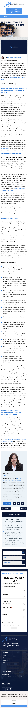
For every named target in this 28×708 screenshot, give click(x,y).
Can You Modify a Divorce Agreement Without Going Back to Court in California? (14, 521)
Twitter (18, 503)
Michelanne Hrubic (12, 57)
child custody (5, 148)
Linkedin (22, 503)
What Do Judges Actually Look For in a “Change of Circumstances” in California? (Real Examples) (15, 527)
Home (4, 655)
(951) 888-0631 (14, 12)
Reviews (5, 660)
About (4, 658)
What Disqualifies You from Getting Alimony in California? (14, 543)
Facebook (14, 503)
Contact (5, 664)
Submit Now (14, 628)
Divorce (20, 57)
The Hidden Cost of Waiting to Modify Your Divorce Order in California (13, 534)
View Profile (7, 503)
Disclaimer (4, 622)
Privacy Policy (11, 622)
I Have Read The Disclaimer (11, 626)
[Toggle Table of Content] (16, 84)
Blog (3, 662)
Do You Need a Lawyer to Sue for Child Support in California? (14, 539)
